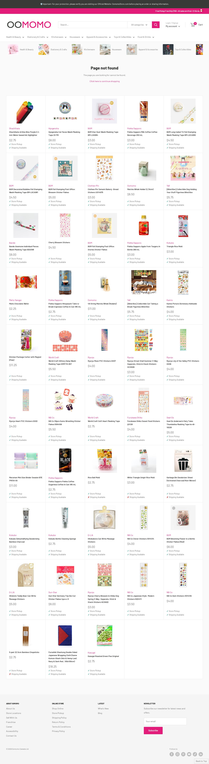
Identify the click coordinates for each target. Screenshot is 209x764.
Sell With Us (11, 717)
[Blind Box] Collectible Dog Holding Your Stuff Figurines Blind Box (182, 191)
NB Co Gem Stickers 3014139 (179, 596)
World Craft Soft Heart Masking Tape (104, 421)
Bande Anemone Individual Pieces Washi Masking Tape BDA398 (23, 248)
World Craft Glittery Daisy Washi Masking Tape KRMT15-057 (62, 362)
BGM (90, 128)
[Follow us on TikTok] (195, 754)
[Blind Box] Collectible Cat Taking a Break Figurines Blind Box (142, 305)
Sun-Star (53, 592)
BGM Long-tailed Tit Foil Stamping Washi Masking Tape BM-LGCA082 (181, 133)
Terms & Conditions (61, 726)
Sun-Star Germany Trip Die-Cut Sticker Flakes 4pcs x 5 (62, 597)
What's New (103, 708)
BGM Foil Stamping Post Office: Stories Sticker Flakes (101, 248)
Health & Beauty (13, 37)
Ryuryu (91, 357)
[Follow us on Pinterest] (183, 754)
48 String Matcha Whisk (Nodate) (102, 303)
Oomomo (131, 185)
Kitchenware (57, 37)
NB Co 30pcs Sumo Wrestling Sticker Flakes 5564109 (65, 422)
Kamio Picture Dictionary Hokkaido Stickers (182, 305)
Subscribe (153, 730)
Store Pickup (58, 713)
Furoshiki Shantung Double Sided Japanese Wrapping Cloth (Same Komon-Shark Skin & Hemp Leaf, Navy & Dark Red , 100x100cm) (63, 657)
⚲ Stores (196, 11)
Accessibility (12, 731)
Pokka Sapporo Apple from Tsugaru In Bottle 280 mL (143, 248)
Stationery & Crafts (36, 37)
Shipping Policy (59, 717)
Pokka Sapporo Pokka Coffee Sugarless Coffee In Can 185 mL (62, 483)
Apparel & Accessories (96, 37)
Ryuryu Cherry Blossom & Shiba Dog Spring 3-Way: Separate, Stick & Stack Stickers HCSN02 (103, 599)
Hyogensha (54, 128)
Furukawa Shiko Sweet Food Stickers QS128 (143, 422)
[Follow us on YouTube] (189, 754)
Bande (12, 242)
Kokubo (170, 242)
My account (172, 26)
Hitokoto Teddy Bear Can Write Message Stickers (22, 597)
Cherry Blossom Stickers (59, 242)
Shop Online (57, 708)
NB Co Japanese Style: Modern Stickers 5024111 (140, 597)
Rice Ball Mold (94, 477)
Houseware (75, 37)
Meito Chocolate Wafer (19, 303)
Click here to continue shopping (104, 81)
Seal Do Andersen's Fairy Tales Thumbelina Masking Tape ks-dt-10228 (181, 424)
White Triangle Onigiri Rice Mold (141, 477)
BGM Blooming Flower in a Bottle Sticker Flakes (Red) (181, 540)
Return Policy (58, 722)
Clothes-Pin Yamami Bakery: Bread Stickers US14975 (103, 191)
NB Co (51, 417)
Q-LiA (90, 535)
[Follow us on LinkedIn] (201, 754)
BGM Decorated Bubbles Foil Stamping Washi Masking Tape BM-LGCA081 (25, 191)
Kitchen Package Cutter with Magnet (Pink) (25, 358)
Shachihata (14, 128)
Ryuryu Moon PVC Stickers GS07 (102, 361)
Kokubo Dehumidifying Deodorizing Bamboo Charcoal (24, 540)
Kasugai (91, 652)
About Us (10, 708)
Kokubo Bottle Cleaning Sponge (62, 538)
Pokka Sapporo (134, 128)
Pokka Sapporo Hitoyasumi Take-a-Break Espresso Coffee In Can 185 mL (65, 305)
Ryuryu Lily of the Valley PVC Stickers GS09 (183, 362)
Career (9, 726)
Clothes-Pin (93, 185)
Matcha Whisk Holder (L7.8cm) (140, 189)
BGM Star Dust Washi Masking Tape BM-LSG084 (103, 133)
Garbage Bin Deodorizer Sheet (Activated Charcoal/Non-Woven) (181, 479)
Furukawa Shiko (134, 417)
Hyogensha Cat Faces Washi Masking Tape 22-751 (64, 133)
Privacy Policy (58, 731)
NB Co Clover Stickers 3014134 (140, 538)
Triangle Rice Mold (174, 246)
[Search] (156, 24)
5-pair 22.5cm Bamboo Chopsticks (24, 652)
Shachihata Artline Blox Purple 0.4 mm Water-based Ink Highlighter (24, 133)
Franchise (10, 722)
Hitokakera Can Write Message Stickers (101, 540)
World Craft (54, 357)
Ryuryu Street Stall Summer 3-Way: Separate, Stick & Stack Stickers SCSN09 (142, 364)
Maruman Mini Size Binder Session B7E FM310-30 (25, 479)
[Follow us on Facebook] (172, 754)
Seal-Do (170, 417)
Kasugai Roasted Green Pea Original (103, 656)
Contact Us (11, 735)
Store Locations (13, 713)
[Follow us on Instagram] (177, 754)
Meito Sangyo (15, 300)
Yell (168, 185)
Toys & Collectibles (122, 37)
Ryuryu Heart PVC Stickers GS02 (23, 421)
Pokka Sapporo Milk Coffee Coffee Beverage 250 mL (142, 133)
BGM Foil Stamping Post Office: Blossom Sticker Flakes (62, 191)
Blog (100, 713)
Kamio (170, 300)
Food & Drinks (144, 37)
